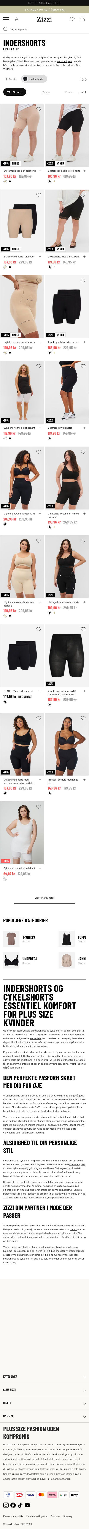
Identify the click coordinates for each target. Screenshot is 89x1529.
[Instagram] (6, 1504)
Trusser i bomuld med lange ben (63, 781)
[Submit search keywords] (5, 29)
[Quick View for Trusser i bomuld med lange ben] (84, 779)
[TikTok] (20, 1504)
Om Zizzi (8, 1416)
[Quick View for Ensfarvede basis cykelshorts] (40, 170)
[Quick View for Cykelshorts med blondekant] (84, 256)
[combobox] (44, 29)
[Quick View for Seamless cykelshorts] (84, 427)
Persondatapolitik (13, 1516)
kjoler (44, 1124)
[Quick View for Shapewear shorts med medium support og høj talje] (40, 779)
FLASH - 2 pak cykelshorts (18, 691)
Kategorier (10, 1376)
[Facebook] (13, 1504)
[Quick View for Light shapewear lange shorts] (40, 513)
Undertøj (28, 960)
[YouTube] (27, 1504)
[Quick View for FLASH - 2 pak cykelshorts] (40, 691)
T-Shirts (28, 939)
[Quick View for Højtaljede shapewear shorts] (40, 342)
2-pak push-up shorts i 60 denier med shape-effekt (62, 692)
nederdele (35, 1038)
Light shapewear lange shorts (19, 513)
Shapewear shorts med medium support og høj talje (18, 781)
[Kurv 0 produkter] (83, 19)
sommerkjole (64, 61)
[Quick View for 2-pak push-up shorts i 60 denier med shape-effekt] (84, 691)
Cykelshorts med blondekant (63, 256)
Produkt (69, 92)
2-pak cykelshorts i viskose (18, 256)
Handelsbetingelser (37, 1516)
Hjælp (7, 1403)
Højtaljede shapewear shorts (19, 342)
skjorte (7, 1189)
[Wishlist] (38, 109)
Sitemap (68, 1516)
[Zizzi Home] (44, 18)
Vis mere (8, 68)
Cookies (55, 1516)
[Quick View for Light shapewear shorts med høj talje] (84, 513)
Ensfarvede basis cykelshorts (19, 170)
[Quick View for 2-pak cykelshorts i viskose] (40, 256)
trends (73, 1229)
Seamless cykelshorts (60, 427)
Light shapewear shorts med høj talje (63, 515)
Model (82, 92)
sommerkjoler (77, 1164)
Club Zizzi (9, 1390)
